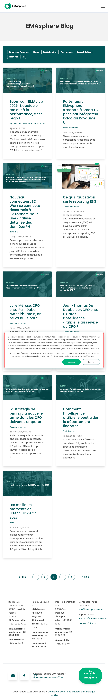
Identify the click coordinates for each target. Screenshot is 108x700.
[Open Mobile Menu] (103, 6)
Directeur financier (36, 123)
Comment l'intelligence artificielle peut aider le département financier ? (80, 417)
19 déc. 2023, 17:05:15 (73, 436)
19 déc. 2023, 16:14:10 (19, 527)
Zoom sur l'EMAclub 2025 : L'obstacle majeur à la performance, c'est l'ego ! (26, 110)
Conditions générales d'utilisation (66, 691)
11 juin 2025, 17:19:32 (19, 128)
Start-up (13, 56)
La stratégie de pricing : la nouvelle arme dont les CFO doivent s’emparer (26, 415)
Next (84, 576)
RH (23, 56)
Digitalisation (50, 52)
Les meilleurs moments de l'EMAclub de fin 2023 (23, 511)
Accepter (71, 362)
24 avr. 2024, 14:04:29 (20, 328)
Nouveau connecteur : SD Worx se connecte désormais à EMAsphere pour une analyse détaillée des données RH (25, 212)
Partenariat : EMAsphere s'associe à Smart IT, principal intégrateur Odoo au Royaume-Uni (80, 112)
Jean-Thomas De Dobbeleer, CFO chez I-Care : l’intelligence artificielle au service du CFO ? (80, 316)
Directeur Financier (19, 52)
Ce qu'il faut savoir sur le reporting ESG (79, 199)
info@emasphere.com (91, 609)
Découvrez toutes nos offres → (49, 677)
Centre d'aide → (87, 623)
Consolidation (84, 52)
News (36, 52)
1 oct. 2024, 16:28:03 (72, 132)
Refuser (91, 362)
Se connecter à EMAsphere (90, 674)
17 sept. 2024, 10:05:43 (20, 236)
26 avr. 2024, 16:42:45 (73, 211)
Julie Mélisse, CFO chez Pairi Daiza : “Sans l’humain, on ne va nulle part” (25, 311)
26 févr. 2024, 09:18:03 (20, 431)
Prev (23, 576)
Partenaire (67, 52)
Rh (16, 232)
